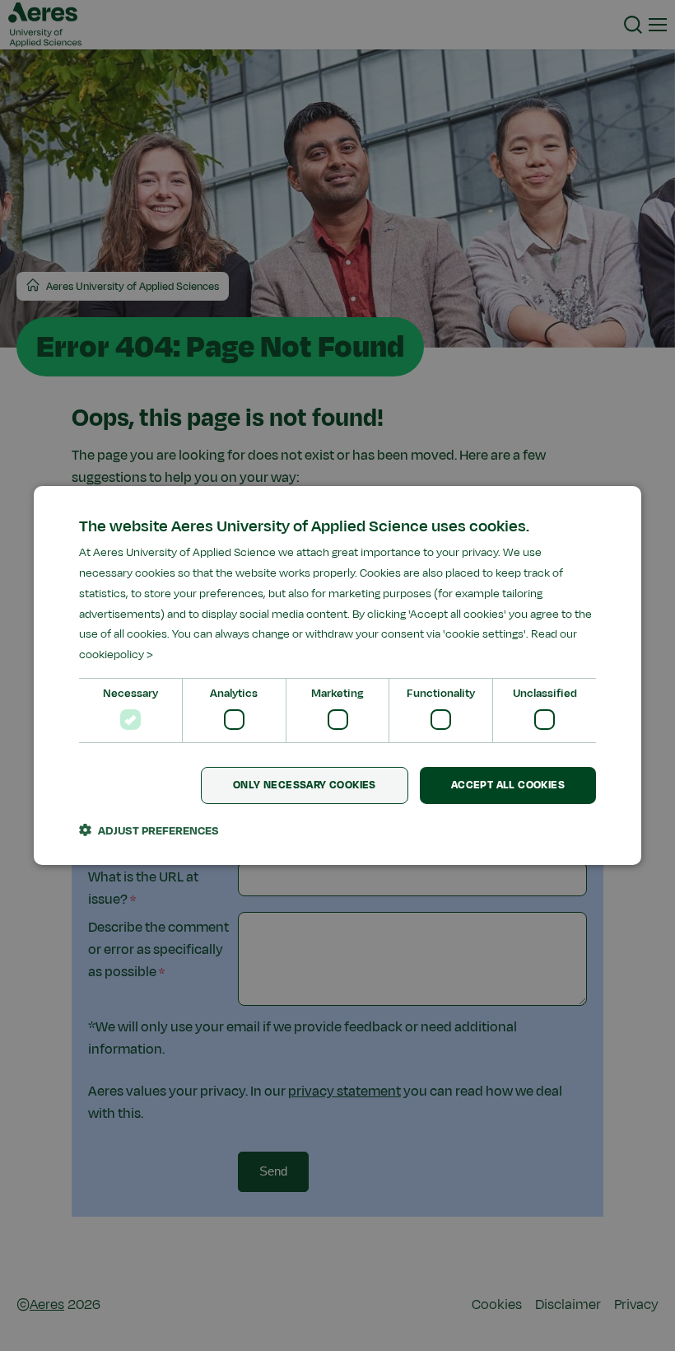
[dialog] (337, 675)
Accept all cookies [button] (508, 785)
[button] (149, 830)
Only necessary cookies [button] (304, 785)
